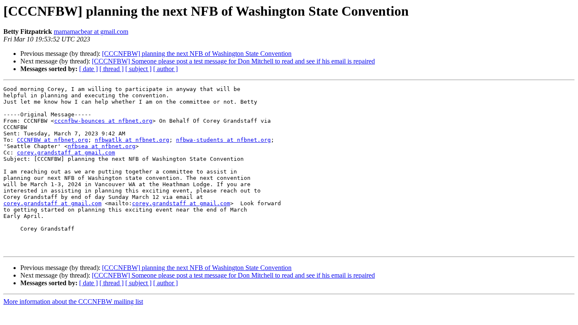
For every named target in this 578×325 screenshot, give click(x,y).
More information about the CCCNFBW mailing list (73, 301)
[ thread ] (111, 68)
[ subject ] (138, 68)
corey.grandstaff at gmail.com (66, 152)
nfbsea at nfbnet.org (101, 146)
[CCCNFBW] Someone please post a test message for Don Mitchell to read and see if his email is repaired (233, 61)
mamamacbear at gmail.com (91, 31)
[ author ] (165, 68)
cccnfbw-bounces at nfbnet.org (103, 121)
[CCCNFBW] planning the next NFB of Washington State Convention (197, 53)
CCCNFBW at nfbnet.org (52, 140)
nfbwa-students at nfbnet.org (223, 140)
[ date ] (88, 68)
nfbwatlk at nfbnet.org (132, 140)
